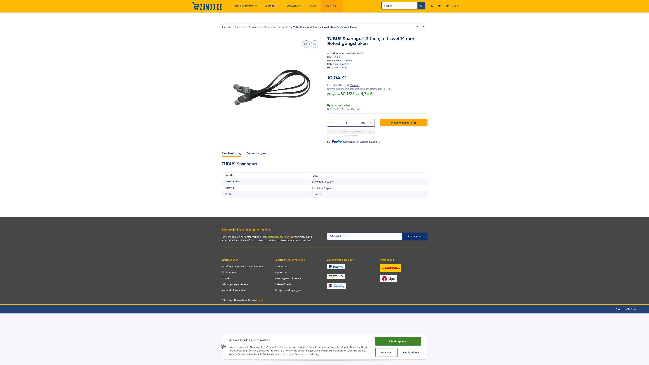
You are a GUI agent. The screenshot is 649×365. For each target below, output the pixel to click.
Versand (354, 85)
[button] (431, 6)
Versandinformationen (234, 290)
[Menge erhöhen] (371, 122)
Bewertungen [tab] (256, 153)
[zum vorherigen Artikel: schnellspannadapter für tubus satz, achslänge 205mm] (417, 27)
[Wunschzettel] (439, 6)
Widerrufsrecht (283, 284)
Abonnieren (415, 236)
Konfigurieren (411, 352)
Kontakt (226, 278)
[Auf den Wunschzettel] (314, 44)
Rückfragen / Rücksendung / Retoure (242, 266)
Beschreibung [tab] (231, 153)
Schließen (386, 352)
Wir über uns (229, 272)
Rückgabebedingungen (287, 290)
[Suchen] (421, 5)
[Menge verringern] (331, 122)
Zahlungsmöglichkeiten (235, 284)
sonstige (344, 64)
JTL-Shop (631, 309)
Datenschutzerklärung (280, 236)
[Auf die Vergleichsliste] (306, 44)
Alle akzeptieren (398, 341)
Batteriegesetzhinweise (287, 278)
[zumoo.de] (207, 5)
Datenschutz (281, 266)
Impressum (280, 272)
